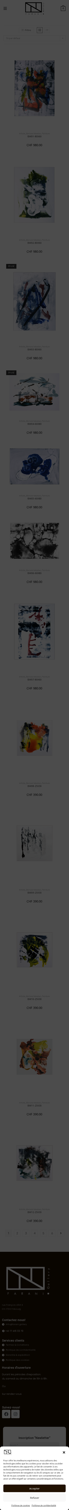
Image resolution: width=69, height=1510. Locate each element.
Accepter (34, 1488)
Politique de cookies (20, 1505)
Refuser (34, 1497)
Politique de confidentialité (44, 1505)
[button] (64, 1452)
